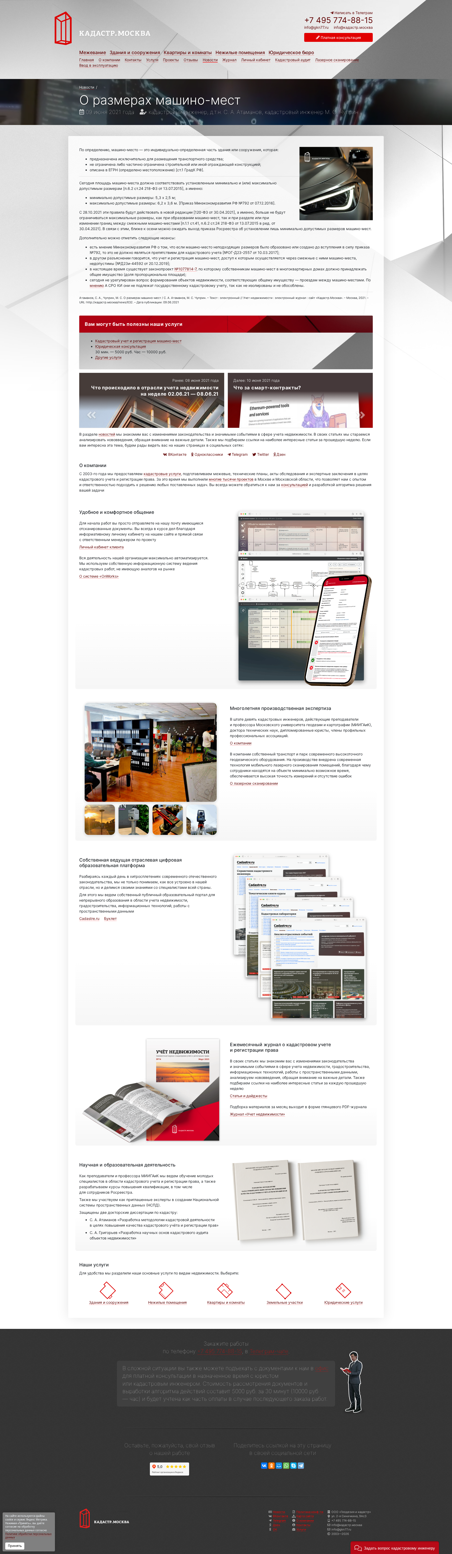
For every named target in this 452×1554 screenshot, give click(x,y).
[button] (395, 1547)
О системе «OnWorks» (99, 576)
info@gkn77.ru (316, 27)
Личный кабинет (255, 60)
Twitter (262, 454)
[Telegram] (301, 1465)
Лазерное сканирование (337, 60)
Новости (210, 60)
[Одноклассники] (271, 1465)
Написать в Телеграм (353, 12)
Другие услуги (108, 357)
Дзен (280, 454)
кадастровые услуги (162, 473)
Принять (15, 1546)
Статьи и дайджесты (248, 1096)
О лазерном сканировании (254, 783)
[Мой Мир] (279, 1465)
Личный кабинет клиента (101, 547)
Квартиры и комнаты (188, 52)
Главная (86, 60)
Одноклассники (208, 454)
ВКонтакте (177, 454)
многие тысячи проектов (231, 479)
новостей (107, 434)
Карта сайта (305, 1516)
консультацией (294, 484)
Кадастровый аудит (292, 60)
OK (275, 1529)
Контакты (133, 60)
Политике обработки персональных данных (28, 1535)
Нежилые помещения (240, 52)
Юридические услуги (343, 1302)
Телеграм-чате (269, 1351)
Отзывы (191, 60)
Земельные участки (285, 1302)
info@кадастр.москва (353, 27)
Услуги (152, 60)
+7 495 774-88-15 (338, 20)
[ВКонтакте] (264, 1465)
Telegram (239, 454)
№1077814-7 (185, 269)
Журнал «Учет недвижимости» (257, 1114)
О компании (109, 60)
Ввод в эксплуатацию (98, 65)
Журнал (229, 60)
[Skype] (293, 1465)
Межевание (92, 52)
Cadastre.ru (89, 918)
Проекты (171, 60)
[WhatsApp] (286, 1465)
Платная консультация (340, 37)
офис (322, 1368)
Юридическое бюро (291, 52)
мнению (97, 285)
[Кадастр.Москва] (138, 28)
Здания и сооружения (135, 52)
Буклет (110, 918)
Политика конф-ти (309, 1512)
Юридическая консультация (120, 346)
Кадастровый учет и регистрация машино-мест (138, 341)
